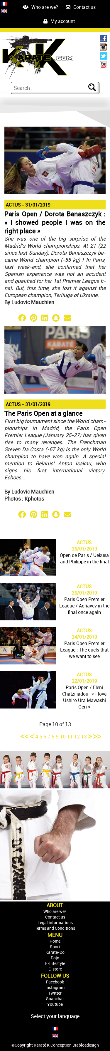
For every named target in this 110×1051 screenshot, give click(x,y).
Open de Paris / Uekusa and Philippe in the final (84, 558)
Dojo (55, 958)
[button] (10, 318)
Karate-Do (55, 952)
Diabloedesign (85, 1045)
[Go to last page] (97, 736)
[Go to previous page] (32, 736)
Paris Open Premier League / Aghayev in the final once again (84, 605)
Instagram (55, 987)
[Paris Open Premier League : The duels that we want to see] (28, 662)
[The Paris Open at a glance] (55, 391)
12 (77, 736)
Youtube (55, 1004)
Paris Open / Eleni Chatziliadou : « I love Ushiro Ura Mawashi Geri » (84, 697)
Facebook (55, 982)
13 (84, 736)
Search (96, 88)
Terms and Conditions (55, 928)
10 (63, 736)
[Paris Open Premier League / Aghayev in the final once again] (28, 618)
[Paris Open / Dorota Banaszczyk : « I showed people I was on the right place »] (55, 192)
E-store (55, 969)
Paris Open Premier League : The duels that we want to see (84, 649)
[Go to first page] (25, 736)
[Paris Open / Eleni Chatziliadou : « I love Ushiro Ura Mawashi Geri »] (28, 706)
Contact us (84, 7)
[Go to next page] (90, 736)
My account (62, 21)
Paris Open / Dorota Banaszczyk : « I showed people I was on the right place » (55, 222)
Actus (13, 205)
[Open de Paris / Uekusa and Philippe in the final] (28, 574)
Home (55, 941)
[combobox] (50, 88)
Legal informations (55, 922)
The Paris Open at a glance (43, 413)
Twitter (55, 993)
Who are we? (44, 7)
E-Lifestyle (55, 963)
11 (70, 736)
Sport (55, 946)
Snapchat (55, 998)
